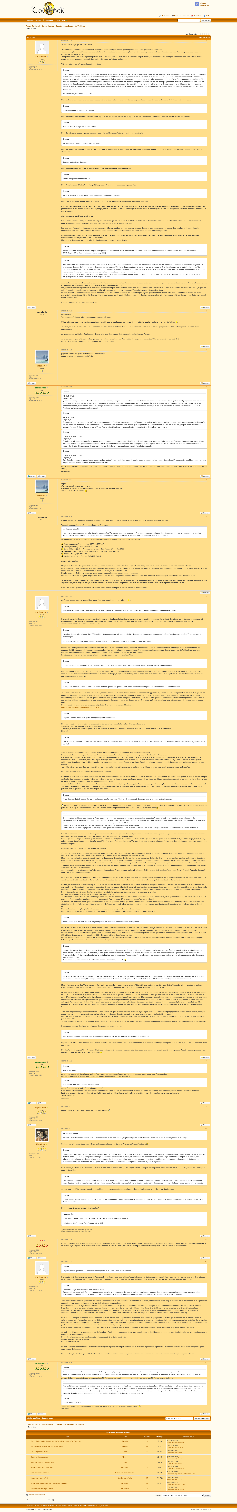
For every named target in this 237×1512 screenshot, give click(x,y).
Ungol (125, 1462)
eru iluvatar (40, 57)
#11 (206, 1239)
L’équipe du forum (41, 1506)
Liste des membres (181, 16)
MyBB (32, 1509)
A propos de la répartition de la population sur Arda (49, 1483)
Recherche (166, 16)
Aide (208, 16)
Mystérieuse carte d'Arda (39, 1478)
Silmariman (125, 1483)
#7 (206, 596)
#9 (206, 1106)
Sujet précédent (34, 1418)
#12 (206, 1261)
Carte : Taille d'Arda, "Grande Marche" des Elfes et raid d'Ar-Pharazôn (55, 1441)
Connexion (49, 20)
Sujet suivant (47, 1418)
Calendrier (197, 16)
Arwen (180, 1479)
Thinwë (124, 1457)
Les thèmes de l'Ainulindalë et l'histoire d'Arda (47, 1446)
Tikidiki (180, 1452)
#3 (206, 350)
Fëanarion (124, 1467)
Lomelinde (181, 1468)
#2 (206, 311)
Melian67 (41, 366)
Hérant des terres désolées (125, 1473)
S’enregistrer (60, 20)
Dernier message (172, 1442)
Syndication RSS (104, 1506)
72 (147, 1452)
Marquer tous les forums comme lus (86, 1506)
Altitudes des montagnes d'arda (42, 1489)
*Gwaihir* (181, 1489)
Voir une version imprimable (37, 1494)
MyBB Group (47, 1509)
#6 (206, 516)
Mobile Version (67, 1506)
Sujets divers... (48, 26)
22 (147, 1446)
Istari (125, 1452)
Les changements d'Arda (39, 1452)
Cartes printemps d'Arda (39, 1457)
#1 (206, 41)
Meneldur (40, 1144)
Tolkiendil (30, 1506)
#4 (206, 386)
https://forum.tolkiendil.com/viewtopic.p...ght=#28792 (81, 707)
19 (147, 1478)
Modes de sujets (204, 37)
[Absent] (48, 1108)
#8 (206, 1061)
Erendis (125, 1441)
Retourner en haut (54, 1506)
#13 (206, 1362)
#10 (206, 1128)
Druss (180, 1463)
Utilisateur (181, 1442)
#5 (206, 480)
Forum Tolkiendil (33, 26)
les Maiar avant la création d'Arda (42, 1462)
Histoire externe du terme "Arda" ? (43, 1467)
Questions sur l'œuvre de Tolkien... (70, 26)
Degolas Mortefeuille (125, 1478)
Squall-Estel (40, 1108)
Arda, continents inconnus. (40, 1473)
